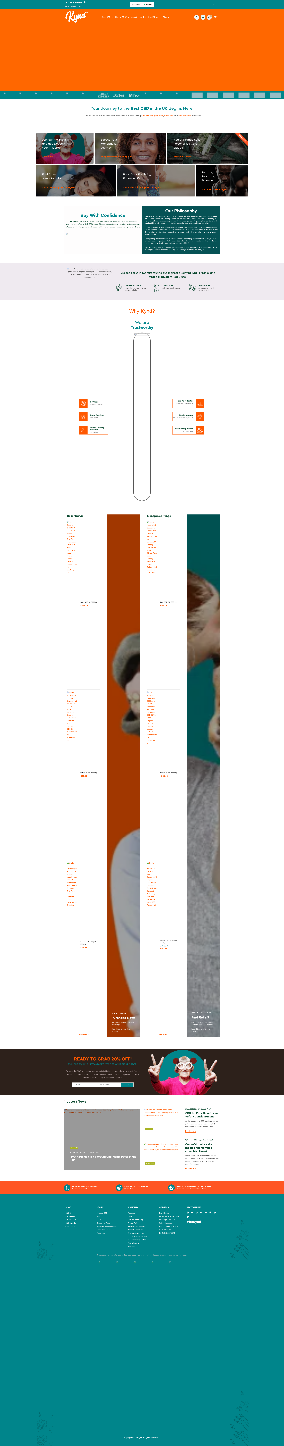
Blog (165, 17)
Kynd (140, 1438)
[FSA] (123, 1344)
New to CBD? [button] (121, 17)
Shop (68, 1207)
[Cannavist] (137, 95)
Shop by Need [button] (137, 17)
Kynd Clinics (153, 17)
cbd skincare (184, 116)
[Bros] (159, 1344)
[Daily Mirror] (90, 95)
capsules (168, 116)
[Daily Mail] (121, 95)
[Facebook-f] (188, 1213)
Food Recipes (150, 1163)
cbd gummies (156, 116)
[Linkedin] (206, 1213)
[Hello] (153, 95)
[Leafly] (199, 95)
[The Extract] (27, 95)
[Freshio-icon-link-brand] (188, 1217)
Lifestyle (149, 1129)
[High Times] (168, 95)
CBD (175, 216)
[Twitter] (192, 1213)
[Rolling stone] (184, 95)
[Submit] (127, 1084)
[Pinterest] (215, 1213)
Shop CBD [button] (106, 17)
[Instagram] (197, 1213)
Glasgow (150, 250)
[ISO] (106, 1344)
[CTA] (141, 1344)
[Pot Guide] (43, 95)
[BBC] (106, 95)
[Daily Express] (59, 95)
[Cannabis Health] (12, 95)
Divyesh (91, 1152)
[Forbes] (74, 95)
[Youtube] (201, 1213)
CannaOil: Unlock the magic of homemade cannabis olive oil (198, 1148)
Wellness (74, 1147)
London (157, 250)
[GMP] (176, 1344)
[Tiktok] (210, 1213)
